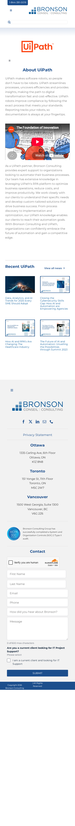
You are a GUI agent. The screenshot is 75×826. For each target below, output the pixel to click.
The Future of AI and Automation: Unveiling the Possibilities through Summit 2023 (54, 345)
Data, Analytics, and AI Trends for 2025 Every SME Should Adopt (18, 300)
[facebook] (23, 422)
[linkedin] (37, 422)
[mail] (44, 422)
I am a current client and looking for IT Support (36, 662)
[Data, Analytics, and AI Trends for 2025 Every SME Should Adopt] (20, 284)
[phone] (51, 422)
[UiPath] (37, 42)
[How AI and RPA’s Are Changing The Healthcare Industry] (20, 328)
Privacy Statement (37, 435)
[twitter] (30, 422)
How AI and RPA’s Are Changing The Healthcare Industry (18, 344)
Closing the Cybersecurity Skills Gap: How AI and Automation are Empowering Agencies (54, 303)
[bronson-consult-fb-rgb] (48, 7)
